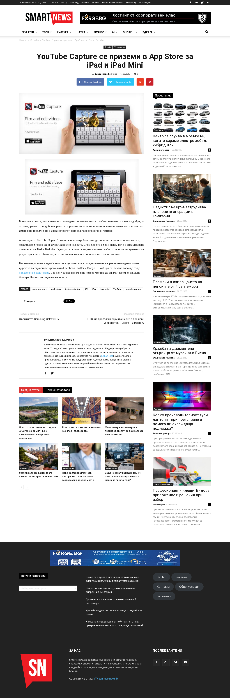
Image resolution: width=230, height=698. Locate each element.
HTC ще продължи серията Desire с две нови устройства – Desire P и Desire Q (116, 320)
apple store (56, 289)
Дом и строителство (163, 484)
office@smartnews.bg (106, 678)
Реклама (181, 577)
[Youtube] (208, 2)
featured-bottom (73, 289)
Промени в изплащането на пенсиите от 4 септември (177, 284)
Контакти (163, 587)
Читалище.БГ (145, 2)
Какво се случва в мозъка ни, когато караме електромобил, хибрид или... (180, 140)
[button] (206, 32)
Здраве (147, 32)
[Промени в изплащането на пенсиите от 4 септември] (182, 263)
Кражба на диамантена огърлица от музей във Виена (179, 350)
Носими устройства (115, 422)
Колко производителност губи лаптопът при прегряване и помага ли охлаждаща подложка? (180, 422)
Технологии (119, 47)
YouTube (117, 289)
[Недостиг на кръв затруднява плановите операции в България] (182, 188)
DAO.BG (85, 2)
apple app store (39, 289)
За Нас (161, 577)
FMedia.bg (131, 2)
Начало (23, 40)
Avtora (55, 2)
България (158, 201)
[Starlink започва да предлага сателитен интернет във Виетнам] (38, 456)
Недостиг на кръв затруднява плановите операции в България (179, 211)
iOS (86, 289)
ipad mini (104, 289)
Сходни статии (31, 390)
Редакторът (159, 504)
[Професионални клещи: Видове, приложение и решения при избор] (182, 471)
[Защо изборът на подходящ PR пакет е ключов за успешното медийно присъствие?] (124, 456)
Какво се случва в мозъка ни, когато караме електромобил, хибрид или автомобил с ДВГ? (113, 579)
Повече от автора (57, 390)
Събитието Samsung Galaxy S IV (39, 319)
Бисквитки (164, 596)
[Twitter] (202, 2)
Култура (62, 32)
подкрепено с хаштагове (34, 272)
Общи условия (189, 587)
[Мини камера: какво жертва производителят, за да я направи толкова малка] (124, 410)
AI (113, 32)
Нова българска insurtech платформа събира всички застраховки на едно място (78, 476)
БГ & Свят (28, 32)
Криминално (159, 342)
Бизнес (98, 32)
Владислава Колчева (106, 73)
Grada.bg (74, 2)
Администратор (161, 149)
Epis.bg (64, 2)
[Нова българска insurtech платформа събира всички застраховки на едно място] (81, 456)
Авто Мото (158, 130)
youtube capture (133, 289)
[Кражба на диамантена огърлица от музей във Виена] (182, 329)
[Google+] (196, 2)
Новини (95, 2)
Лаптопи (158, 409)
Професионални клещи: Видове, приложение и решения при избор (181, 495)
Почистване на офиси (112, 2)
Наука (81, 32)
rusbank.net (107, 356)
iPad (94, 289)
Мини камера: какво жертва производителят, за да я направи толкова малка (124, 431)
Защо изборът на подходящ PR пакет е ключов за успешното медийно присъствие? (123, 476)
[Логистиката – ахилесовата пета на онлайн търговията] (81, 410)
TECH (45, 32)
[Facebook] (190, 2)
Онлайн (128, 32)
